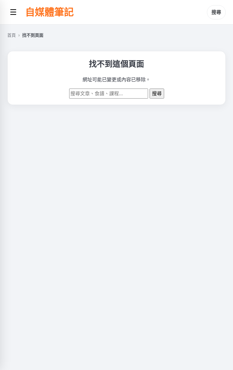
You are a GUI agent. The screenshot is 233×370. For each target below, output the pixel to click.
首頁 (11, 35)
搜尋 (216, 12)
